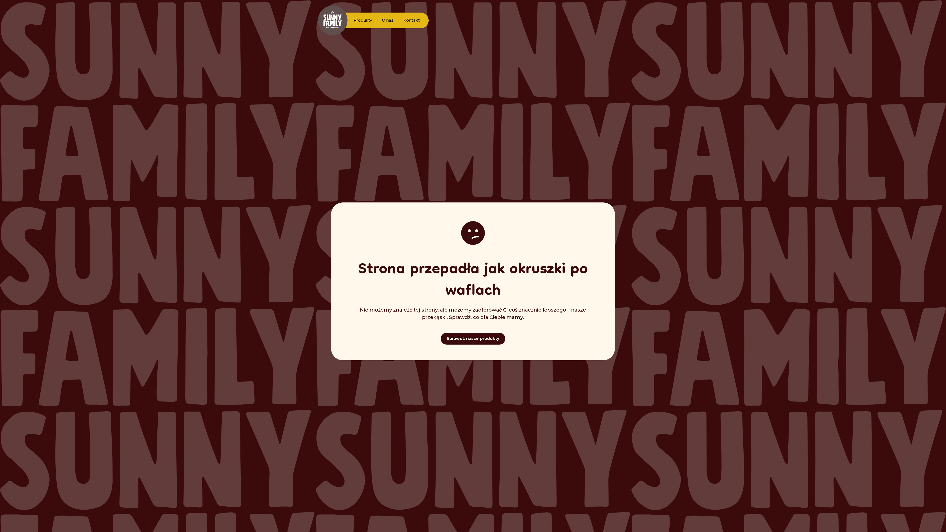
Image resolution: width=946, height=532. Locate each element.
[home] (332, 20)
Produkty (363, 20)
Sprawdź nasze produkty (473, 338)
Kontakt (411, 20)
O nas (387, 20)
